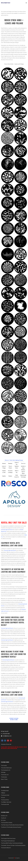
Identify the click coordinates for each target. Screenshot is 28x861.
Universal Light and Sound (7, 529)
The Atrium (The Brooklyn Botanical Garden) (11, 827)
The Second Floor (5, 799)
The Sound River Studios (6, 822)
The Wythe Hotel (5, 790)
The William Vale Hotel (6, 802)
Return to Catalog (14, 718)
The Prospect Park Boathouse (8, 840)
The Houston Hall (5, 804)
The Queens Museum (6, 847)
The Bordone (4, 777)
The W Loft (3, 818)
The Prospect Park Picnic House (8, 838)
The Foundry (4, 765)
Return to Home (14, 719)
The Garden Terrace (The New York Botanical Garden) (13, 845)
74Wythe (3, 792)
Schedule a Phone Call (6, 744)
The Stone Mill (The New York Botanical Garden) (12, 843)
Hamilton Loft (4, 815)
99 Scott (3, 797)
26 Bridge (3, 772)
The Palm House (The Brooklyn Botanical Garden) (12, 824)
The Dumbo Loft (4, 774)
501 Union (3, 820)
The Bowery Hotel (5, 795)
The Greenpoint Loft (5, 770)
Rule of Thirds (4, 779)
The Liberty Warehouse (6, 767)
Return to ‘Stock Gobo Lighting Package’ (14, 460)
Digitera (18, 858)
